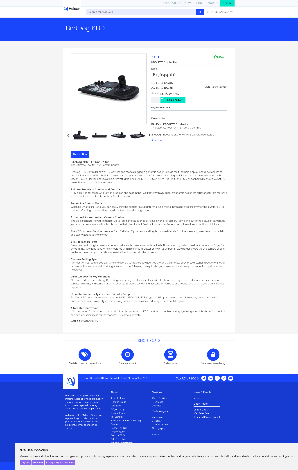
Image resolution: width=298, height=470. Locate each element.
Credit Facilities (159, 398)
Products (170, 3)
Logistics (156, 405)
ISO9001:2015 (117, 409)
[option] (118, 135)
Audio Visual (158, 417)
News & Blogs (194, 3)
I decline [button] (38, 462)
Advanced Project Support (207, 417)
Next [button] (149, 135)
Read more (157, 140)
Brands (155, 434)
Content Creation (160, 424)
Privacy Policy (118, 431)
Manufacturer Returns (214, 87)
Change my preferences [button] (60, 462)
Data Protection (118, 439)
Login (227, 3)
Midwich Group (118, 402)
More (211, 3)
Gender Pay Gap (119, 428)
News (196, 398)
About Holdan (118, 398)
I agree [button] (25, 462)
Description (80, 154)
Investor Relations (119, 413)
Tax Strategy (117, 417)
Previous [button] (68, 135)
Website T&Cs (118, 435)
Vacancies (116, 405)
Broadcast (157, 421)
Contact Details (201, 409)
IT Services (157, 402)
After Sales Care (201, 413)
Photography (158, 428)
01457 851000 (187, 378)
